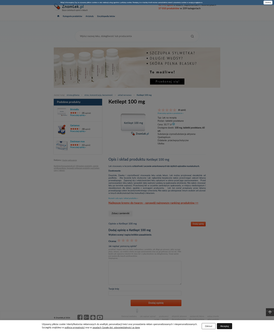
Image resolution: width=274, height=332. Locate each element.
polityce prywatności (75, 328)
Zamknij (268, 2)
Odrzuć (208, 326)
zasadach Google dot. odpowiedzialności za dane (116, 328)
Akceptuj (224, 326)
